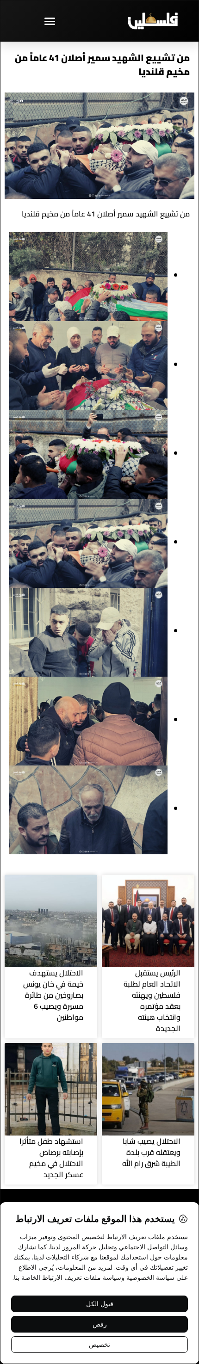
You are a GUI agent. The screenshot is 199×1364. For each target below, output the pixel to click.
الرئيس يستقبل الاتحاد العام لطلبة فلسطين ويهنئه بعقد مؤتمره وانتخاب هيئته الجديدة (152, 1000)
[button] (50, 21)
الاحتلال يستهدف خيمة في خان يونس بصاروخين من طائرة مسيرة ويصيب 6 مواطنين (53, 995)
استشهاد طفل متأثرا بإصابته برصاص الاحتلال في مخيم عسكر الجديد (51, 1157)
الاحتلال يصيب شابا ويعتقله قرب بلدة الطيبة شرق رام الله (151, 1152)
